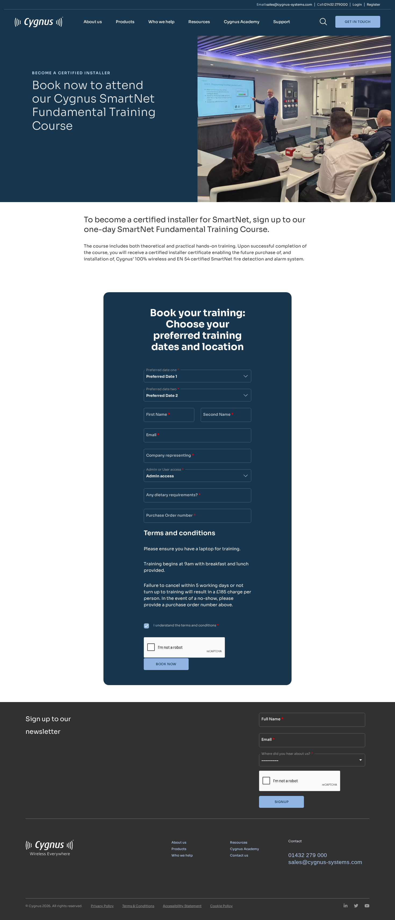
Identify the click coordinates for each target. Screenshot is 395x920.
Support (281, 21)
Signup (282, 802)
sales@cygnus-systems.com (289, 4)
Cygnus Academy (241, 21)
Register (373, 4)
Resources (199, 21)
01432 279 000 (307, 855)
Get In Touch (358, 22)
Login (357, 4)
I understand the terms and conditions (186, 625)
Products (125, 21)
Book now (166, 664)
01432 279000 (336, 4)
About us (93, 21)
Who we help (161, 21)
